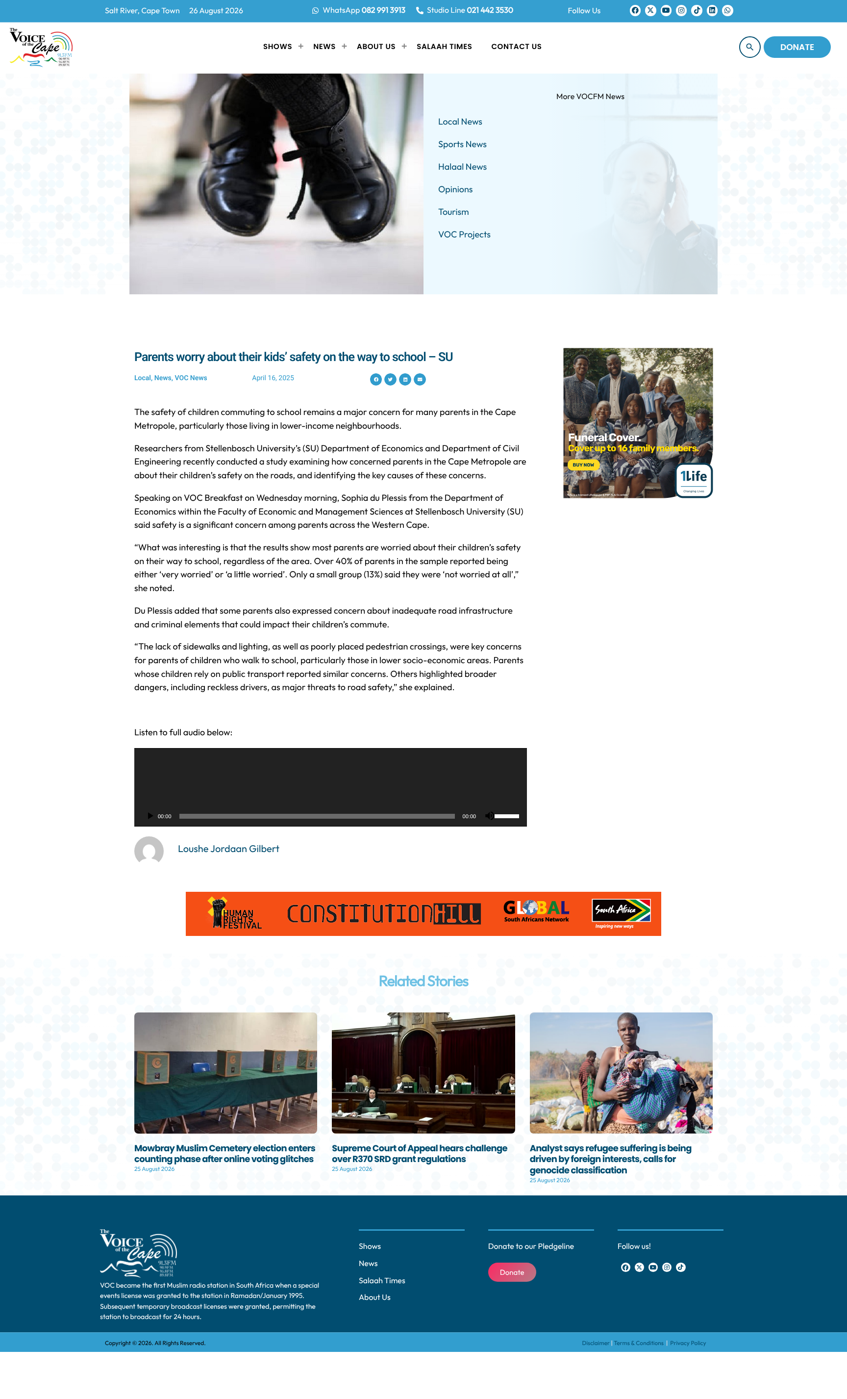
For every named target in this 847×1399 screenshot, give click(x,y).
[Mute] (489, 816)
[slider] (508, 815)
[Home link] (41, 47)
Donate (797, 47)
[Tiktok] (696, 10)
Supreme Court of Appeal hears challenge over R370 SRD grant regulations (419, 1154)
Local (142, 378)
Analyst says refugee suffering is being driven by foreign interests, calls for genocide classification (611, 1159)
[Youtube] (666, 10)
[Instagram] (681, 10)
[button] (376, 379)
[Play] (150, 816)
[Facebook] (635, 10)
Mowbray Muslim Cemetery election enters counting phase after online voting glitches (224, 1154)
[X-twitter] (650, 10)
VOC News (191, 378)
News (163, 378)
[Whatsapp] (727, 10)
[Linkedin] (712, 10)
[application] (330, 787)
